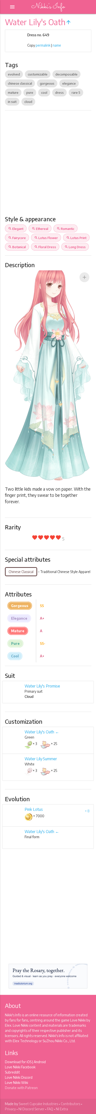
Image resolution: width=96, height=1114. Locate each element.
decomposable (66, 74)
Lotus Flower (46, 238)
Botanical (17, 247)
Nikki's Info (48, 6)
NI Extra (62, 1109)
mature (13, 92)
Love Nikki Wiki (16, 1082)
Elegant (15, 229)
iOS (29, 1062)
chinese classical (20, 83)
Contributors (70, 1104)
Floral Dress (45, 247)
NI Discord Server (31, 1109)
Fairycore (17, 238)
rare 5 (76, 92)
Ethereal (40, 229)
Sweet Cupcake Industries (38, 1104)
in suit (12, 102)
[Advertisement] (48, 165)
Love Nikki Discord (18, 1077)
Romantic (65, 229)
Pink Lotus (34, 809)
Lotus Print (76, 238)
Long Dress (75, 247)
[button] (84, 277)
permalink (43, 45)
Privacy (10, 1109)
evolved (14, 74)
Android (40, 1062)
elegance (69, 83)
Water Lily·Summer (41, 758)
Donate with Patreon (21, 1088)
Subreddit (12, 1072)
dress (59, 92)
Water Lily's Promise (42, 686)
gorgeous (47, 83)
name (57, 45)
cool (44, 92)
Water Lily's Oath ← (42, 731)
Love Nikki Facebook (20, 1067)
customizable (38, 74)
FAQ (50, 1109)
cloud (28, 102)
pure (29, 92)
